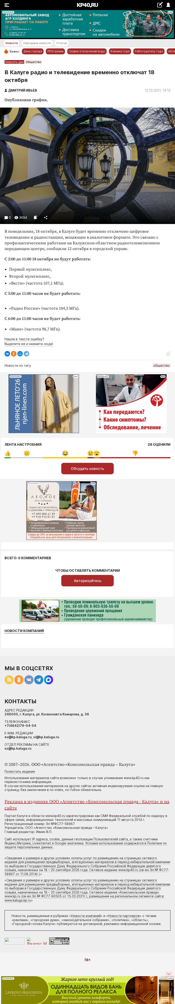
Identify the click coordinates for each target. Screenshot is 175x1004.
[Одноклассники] (13, 353)
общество (161, 365)
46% (135, 453)
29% (65, 453)
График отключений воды (87, 51)
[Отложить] (35, 217)
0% (8, 453)
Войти (168, 5)
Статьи (61, 43)
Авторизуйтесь (87, 580)
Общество (33, 62)
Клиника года (120, 51)
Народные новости (37, 43)
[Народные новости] (160, 5)
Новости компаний (24, 631)
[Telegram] (26, 353)
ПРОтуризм (55, 51)
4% (91, 453)
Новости (11, 43)
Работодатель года (149, 51)
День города (32, 51)
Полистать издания (20, 771)
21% (27, 453)
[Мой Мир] (20, 353)
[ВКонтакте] (7, 353)
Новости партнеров (124, 916)
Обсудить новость (87, 468)
